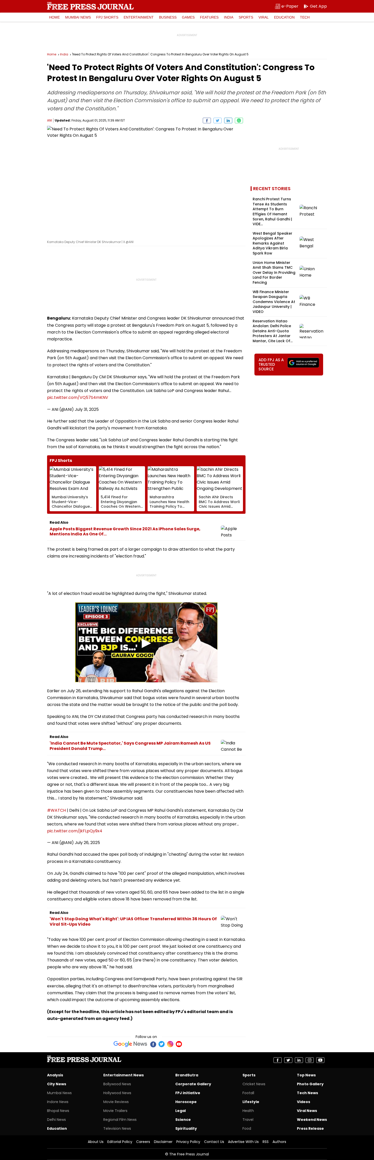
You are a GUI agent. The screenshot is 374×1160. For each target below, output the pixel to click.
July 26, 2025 (87, 843)
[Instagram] (170, 1044)
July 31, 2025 (87, 409)
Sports (246, 17)
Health (248, 1110)
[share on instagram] (310, 1060)
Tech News (307, 1092)
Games (188, 17)
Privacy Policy (188, 1141)
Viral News (307, 1110)
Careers (143, 1141)
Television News (117, 1128)
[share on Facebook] (207, 120)
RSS (266, 1141)
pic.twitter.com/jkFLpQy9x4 (74, 831)
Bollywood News (117, 1084)
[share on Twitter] (217, 120)
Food (246, 1128)
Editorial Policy (119, 1141)
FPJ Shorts (107, 17)
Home (54, 17)
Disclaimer (163, 1141)
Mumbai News (78, 17)
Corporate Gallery (193, 1084)
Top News (306, 1075)
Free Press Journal (90, 6)
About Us (96, 1141)
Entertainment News (123, 1075)
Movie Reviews (116, 1101)
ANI (49, 120)
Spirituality (186, 1128)
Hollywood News (117, 1092)
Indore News (57, 1101)
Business (168, 17)
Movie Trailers (115, 1110)
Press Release (310, 1128)
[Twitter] (162, 1044)
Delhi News (56, 1119)
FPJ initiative (187, 1092)
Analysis (55, 1075)
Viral (263, 17)
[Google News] (130, 1044)
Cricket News (253, 1084)
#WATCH (56, 810)
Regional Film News (120, 1119)
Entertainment (139, 17)
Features (209, 17)
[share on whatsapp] (239, 120)
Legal (180, 1110)
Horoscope (186, 1101)
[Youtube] (179, 1044)
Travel (247, 1119)
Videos (303, 1101)
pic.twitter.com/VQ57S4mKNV (77, 397)
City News (56, 1084)
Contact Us (214, 1141)
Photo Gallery (310, 1084)
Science (183, 1119)
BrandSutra (186, 1075)
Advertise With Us (243, 1141)
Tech (305, 17)
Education (284, 17)
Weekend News (312, 1119)
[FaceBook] (153, 1044)
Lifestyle (250, 1101)
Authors (279, 1141)
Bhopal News (58, 1110)
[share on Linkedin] (228, 120)
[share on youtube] (320, 1060)
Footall (248, 1092)
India (228, 17)
